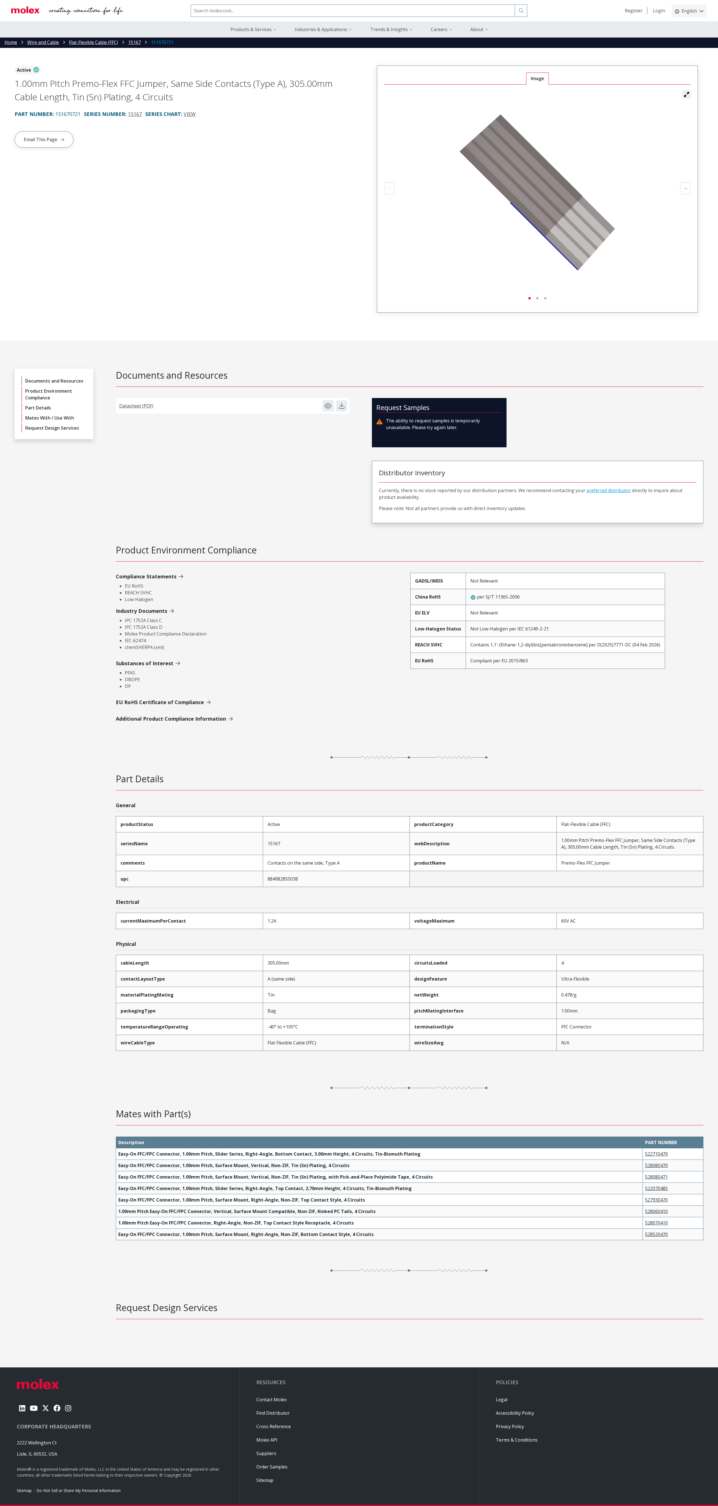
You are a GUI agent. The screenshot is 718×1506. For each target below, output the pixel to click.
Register (634, 11)
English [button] (689, 11)
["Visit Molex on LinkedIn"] (22, 1408)
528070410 (656, 1223)
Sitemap (24, 1490)
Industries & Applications (321, 29)
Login (659, 11)
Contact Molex (271, 1399)
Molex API (266, 1440)
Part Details (38, 408)
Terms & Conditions (517, 1440)
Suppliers (266, 1453)
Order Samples (271, 1467)
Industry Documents (141, 610)
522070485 (656, 1188)
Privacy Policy (510, 1426)
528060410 (656, 1211)
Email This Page (40, 139)
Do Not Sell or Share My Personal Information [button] (78, 1490)
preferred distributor (608, 490)
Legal (501, 1399)
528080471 (656, 1177)
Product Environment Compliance (48, 394)
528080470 (656, 1165)
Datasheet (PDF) (136, 406)
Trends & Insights (389, 29)
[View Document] (328, 405)
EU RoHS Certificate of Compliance (160, 702)
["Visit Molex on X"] (45, 1408)
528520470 (656, 1234)
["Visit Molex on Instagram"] (68, 1408)
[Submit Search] (521, 10)
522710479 (656, 1154)
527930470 (656, 1200)
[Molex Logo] (67, 10)
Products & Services (251, 29)
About (476, 29)
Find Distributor (273, 1413)
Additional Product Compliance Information (171, 718)
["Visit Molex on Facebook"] (57, 1408)
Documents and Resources (54, 381)
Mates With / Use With (49, 418)
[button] (686, 94)
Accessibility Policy (515, 1413)
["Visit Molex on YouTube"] (33, 1408)
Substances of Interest (144, 663)
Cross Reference (273, 1426)
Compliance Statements (146, 576)
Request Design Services (52, 428)
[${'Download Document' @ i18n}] (341, 405)
